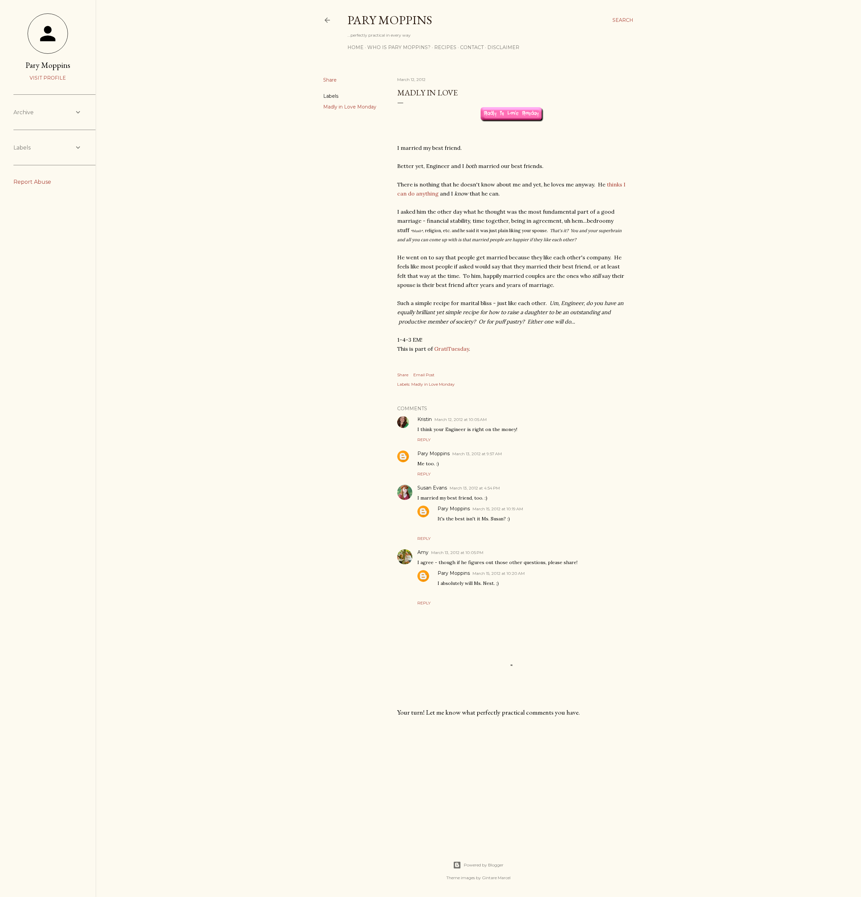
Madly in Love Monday (349, 107)
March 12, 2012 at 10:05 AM (461, 419)
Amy (422, 552)
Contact (472, 47)
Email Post (424, 374)
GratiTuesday (451, 348)
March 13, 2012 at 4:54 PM (475, 487)
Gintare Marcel (496, 877)
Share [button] (330, 80)
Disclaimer (503, 47)
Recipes (445, 47)
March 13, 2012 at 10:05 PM (457, 552)
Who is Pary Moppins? (398, 47)
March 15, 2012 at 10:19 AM (498, 508)
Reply (423, 439)
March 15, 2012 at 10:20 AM (499, 573)
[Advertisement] (512, 780)
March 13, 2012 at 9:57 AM (477, 453)
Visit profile (48, 78)
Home (355, 47)
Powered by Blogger (483, 864)
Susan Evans (432, 488)
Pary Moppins (389, 20)
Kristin (424, 419)
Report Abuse (32, 182)
